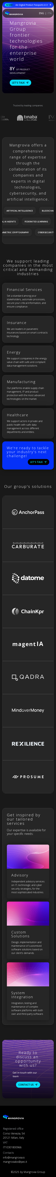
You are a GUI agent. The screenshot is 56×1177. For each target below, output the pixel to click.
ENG (41, 13)
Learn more (12, 523)
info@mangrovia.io (14, 1157)
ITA (50, 13)
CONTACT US (26, 1084)
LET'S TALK (18, 82)
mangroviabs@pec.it (15, 1161)
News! (9, 4)
